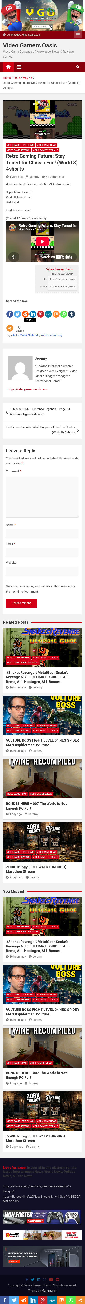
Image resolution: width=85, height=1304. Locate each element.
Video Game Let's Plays (20, 145)
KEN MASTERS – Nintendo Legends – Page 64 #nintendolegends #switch (40, 411)
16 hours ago (18, 687)
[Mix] (56, 311)
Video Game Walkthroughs (23, 662)
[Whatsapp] (63, 311)
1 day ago (16, 814)
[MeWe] (48, 311)
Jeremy (34, 176)
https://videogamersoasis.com (28, 389)
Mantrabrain (49, 1290)
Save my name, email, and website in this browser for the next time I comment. (40, 589)
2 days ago (16, 877)
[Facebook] (9, 311)
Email (10, 544)
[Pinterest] (40, 311)
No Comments (55, 176)
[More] (9, 325)
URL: (45, 279)
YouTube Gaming (51, 335)
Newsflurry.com (14, 1167)
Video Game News (46, 145)
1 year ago (16, 176)
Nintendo (33, 335)
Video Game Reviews (18, 150)
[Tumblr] (71, 311)
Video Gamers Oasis (30, 45)
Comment (13, 471)
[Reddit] (25, 311)
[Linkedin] (32, 311)
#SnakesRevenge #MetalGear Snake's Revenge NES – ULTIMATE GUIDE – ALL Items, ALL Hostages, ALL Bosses (37, 677)
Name (11, 525)
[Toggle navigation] (19, 66)
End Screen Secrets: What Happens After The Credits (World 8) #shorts (40, 429)
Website (11, 562)
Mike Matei (20, 335)
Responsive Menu (78, 34)
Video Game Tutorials (45, 150)
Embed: (43, 286)
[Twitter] (17, 311)
